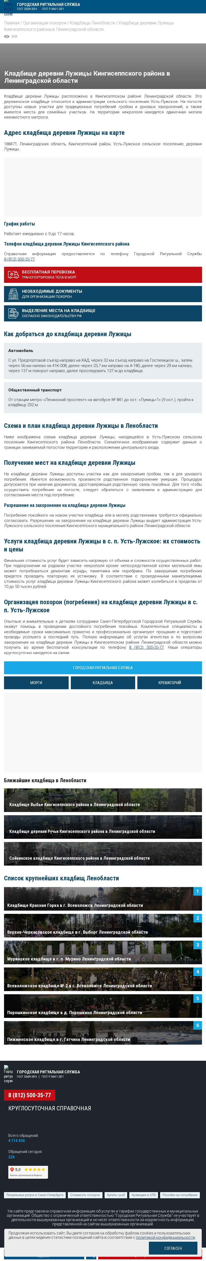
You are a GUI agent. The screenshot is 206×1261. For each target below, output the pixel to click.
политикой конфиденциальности (165, 1237)
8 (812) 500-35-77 (19, 259)
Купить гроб (116, 1195)
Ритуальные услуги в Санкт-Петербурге (34, 1195)
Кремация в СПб (144, 1195)
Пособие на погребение (180, 1195)
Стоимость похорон (85, 1195)
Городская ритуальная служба (48, 4)
